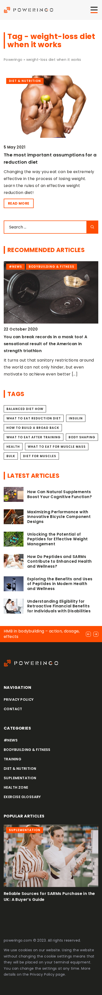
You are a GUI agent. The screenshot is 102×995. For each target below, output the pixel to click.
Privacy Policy (42, 974)
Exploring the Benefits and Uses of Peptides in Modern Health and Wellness (59, 584)
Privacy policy (19, 699)
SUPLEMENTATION (20, 777)
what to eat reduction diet (33, 418)
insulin (76, 418)
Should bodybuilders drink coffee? (40, 337)
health (13, 446)
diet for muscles (39, 456)
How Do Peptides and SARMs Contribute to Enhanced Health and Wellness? (59, 561)
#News (11, 740)
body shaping (82, 437)
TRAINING (12, 759)
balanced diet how (24, 409)
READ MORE (18, 203)
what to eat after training (33, 437)
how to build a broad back (32, 428)
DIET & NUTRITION (20, 768)
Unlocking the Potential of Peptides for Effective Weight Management (57, 539)
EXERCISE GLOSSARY (22, 796)
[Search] (92, 227)
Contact (13, 708)
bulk (10, 456)
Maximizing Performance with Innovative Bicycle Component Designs (59, 517)
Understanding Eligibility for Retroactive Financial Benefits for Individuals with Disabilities (59, 606)
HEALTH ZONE (16, 787)
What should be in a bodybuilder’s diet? (38, 633)
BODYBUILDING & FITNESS (27, 749)
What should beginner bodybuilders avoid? (49, 893)
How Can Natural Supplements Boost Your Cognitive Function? (59, 494)
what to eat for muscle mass (57, 446)
